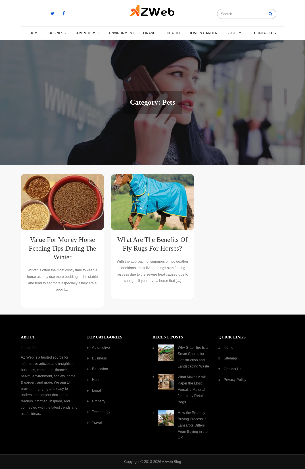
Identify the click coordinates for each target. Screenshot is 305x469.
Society (233, 33)
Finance (150, 33)
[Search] (270, 14)
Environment (121, 33)
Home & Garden (203, 33)
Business (57, 33)
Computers (85, 33)
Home (34, 33)
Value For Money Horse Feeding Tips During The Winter (62, 248)
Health (173, 33)
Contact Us (265, 33)
